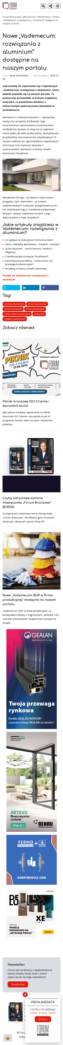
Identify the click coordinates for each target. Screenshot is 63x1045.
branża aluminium (14, 304)
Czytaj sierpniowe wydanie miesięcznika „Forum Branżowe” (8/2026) (27, 502)
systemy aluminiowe (14, 319)
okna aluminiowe (35, 309)
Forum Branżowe (11, 17)
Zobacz (43, 1019)
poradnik (39, 314)
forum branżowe (13, 309)
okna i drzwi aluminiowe (17, 314)
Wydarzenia (44, 17)
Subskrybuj (18, 984)
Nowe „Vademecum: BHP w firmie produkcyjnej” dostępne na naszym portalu (29, 600)
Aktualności (29, 17)
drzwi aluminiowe (37, 304)
